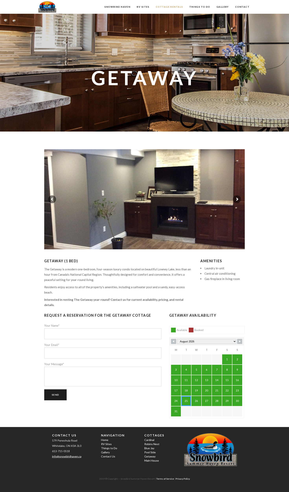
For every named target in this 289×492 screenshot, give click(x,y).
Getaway (150, 456)
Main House (151, 460)
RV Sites (106, 444)
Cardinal (149, 440)
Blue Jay (149, 448)
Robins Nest (151, 444)
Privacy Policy (183, 478)
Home (104, 440)
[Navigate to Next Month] (239, 341)
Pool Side (150, 452)
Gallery (105, 452)
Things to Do (109, 448)
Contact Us (108, 456)
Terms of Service (165, 478)
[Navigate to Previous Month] (173, 341)
